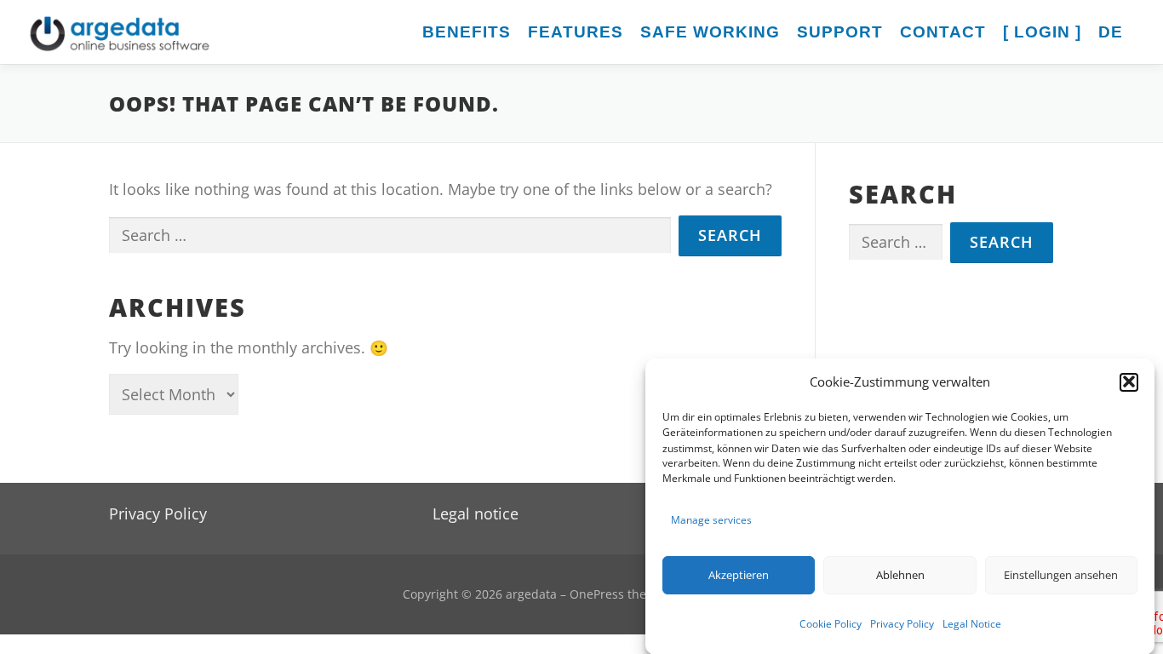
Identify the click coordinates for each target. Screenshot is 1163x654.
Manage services (711, 520)
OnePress (597, 594)
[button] (1128, 381)
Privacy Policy (902, 623)
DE (1110, 32)
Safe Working (710, 32)
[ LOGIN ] (1042, 32)
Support (840, 32)
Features (575, 32)
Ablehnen (900, 574)
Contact (943, 32)
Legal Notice (971, 623)
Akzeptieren (738, 574)
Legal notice (475, 513)
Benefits (466, 32)
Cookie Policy (830, 623)
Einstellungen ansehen (1061, 574)
